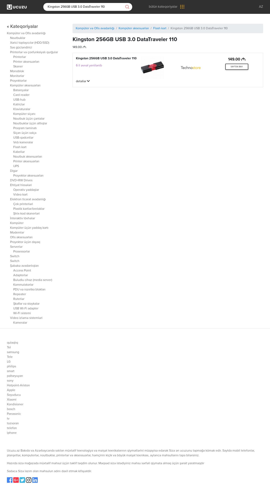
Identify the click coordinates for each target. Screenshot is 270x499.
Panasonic (14, 414)
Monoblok (17, 71)
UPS (16, 166)
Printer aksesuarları (26, 61)
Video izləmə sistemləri (26, 318)
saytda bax (237, 67)
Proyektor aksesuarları (28, 175)
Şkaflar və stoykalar (26, 303)
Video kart (20, 194)
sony (10, 380)
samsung (13, 352)
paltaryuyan (15, 376)
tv (8, 418)
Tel (9, 347)
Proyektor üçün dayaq (25, 242)
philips (11, 366)
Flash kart (19, 147)
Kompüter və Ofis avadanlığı (26, 33)
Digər (14, 171)
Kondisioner (15, 404)
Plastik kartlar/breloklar (28, 209)
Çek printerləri (23, 204)
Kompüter (17, 223)
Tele (10, 357)
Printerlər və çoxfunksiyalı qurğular (34, 52)
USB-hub (19, 99)
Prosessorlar (21, 251)
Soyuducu (14, 395)
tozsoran (13, 423)
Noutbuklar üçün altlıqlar (30, 123)
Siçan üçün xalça (24, 133)
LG (8, 361)
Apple (11, 390)
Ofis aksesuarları (21, 237)
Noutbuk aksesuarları (27, 156)
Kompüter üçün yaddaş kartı (29, 228)
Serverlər (16, 247)
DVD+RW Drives (21, 180)
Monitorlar (17, 76)
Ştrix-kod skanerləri (26, 213)
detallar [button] (81, 81)
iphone (12, 433)
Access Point (22, 270)
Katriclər (19, 104)
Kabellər (19, 152)
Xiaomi (11, 399)
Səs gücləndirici (21, 47)
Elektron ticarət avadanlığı (28, 199)
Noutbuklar (17, 38)
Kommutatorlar (23, 284)
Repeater (19, 294)
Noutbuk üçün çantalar (28, 118)
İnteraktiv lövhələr (22, 218)
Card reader (21, 95)
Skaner (18, 66)
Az (261, 7)
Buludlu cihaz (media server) (32, 280)
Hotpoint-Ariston (18, 385)
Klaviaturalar (21, 109)
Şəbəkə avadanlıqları (24, 265)
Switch (14, 256)
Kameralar (20, 322)
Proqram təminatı (25, 128)
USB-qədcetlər (23, 137)
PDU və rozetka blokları (29, 289)
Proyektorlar (18, 80)
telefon (12, 428)
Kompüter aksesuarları (25, 85)
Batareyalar (21, 90)
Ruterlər (18, 299)
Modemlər (17, 232)
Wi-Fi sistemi (22, 313)
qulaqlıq (12, 342)
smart (10, 371)
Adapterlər (20, 275)
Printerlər (19, 57)
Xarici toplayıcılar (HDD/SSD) (29, 42)
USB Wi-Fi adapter (25, 308)
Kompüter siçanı (24, 114)
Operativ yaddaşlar (26, 190)
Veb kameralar (23, 142)
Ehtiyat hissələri (21, 185)
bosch (11, 409)
